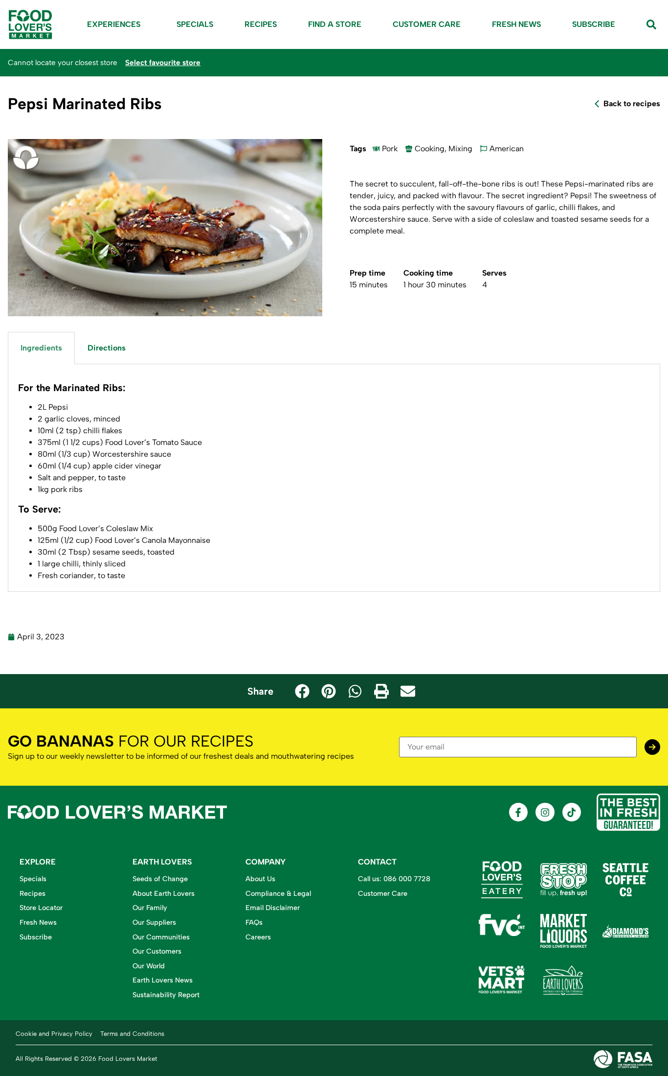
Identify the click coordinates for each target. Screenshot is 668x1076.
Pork (390, 148)
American (507, 148)
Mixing (460, 148)
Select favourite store (162, 62)
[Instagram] (544, 812)
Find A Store (334, 24)
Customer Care (427, 24)
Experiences (113, 24)
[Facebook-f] (518, 812)
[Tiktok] (571, 812)
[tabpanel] (334, 478)
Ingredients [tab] (41, 347)
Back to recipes (631, 103)
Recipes (261, 24)
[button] (302, 691)
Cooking (430, 148)
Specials (195, 24)
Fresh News (516, 24)
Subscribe (593, 24)
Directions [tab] (107, 347)
